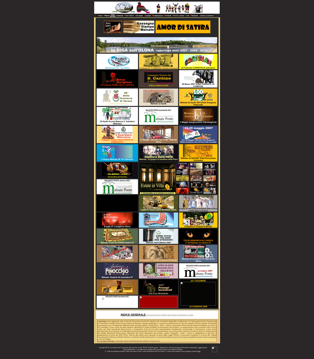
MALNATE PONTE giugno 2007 (117, 180)
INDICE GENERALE (133, 314)
